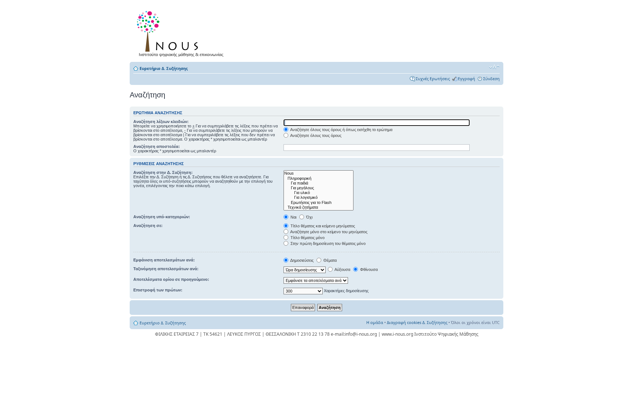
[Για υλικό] (318, 192)
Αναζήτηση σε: (148, 225)
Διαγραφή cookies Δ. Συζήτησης (417, 322)
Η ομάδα (374, 322)
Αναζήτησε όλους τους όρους (315, 135)
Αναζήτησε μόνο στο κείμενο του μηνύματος (328, 232)
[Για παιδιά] (318, 183)
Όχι (308, 217)
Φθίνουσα (368, 269)
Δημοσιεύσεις (301, 260)
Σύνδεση (491, 78)
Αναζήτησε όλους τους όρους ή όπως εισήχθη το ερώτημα (340, 129)
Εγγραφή (466, 78)
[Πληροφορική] (318, 178)
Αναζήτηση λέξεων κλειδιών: (161, 121)
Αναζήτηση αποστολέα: (156, 146)
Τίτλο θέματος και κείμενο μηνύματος (322, 226)
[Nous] (318, 173)
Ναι (292, 217)
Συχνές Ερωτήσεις (433, 78)
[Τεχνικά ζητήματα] (318, 207)
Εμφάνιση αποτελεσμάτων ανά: (164, 260)
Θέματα (329, 260)
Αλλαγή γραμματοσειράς (494, 67)
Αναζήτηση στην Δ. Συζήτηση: (163, 172)
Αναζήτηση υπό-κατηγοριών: (161, 217)
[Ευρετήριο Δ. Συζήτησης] (182, 32)
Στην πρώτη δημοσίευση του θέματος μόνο (327, 243)
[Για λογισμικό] (318, 197)
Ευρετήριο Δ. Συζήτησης (164, 68)
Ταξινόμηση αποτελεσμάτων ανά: (166, 269)
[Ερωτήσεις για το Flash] (318, 202)
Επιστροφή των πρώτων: (157, 290)
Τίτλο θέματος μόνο (307, 237)
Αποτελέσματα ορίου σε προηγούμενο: (171, 279)
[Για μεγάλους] (318, 188)
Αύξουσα (342, 269)
